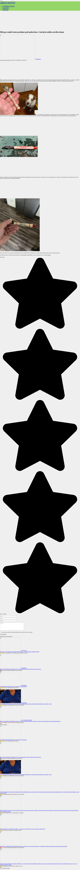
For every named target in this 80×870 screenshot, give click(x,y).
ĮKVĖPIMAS (5, 8)
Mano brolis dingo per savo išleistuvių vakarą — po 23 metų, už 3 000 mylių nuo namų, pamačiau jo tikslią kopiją (22, 828)
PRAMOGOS (5, 10)
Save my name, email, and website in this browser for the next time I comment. (17, 632)
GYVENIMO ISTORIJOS (8, 6)
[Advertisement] (37, 21)
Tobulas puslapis (7, 2)
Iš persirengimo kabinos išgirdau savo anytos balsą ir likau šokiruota (13, 686)
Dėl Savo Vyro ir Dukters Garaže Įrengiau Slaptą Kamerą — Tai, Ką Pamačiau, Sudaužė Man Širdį (19, 651)
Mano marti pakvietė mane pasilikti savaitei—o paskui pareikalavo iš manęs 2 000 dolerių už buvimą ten (20, 669)
